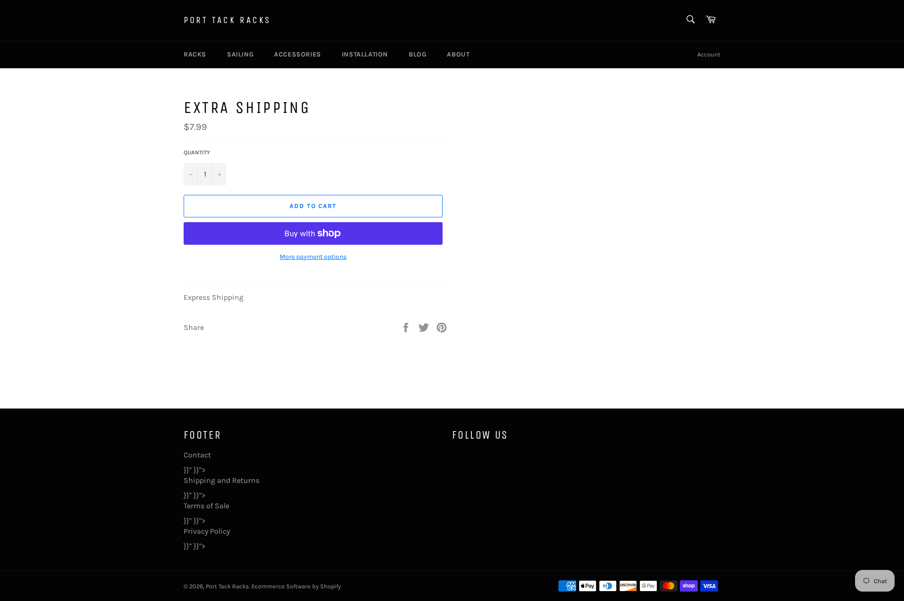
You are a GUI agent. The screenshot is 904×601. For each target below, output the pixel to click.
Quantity (197, 152)
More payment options (313, 257)
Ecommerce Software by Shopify (296, 586)
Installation (365, 54)
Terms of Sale (206, 505)
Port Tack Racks (227, 20)
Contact (197, 454)
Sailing (240, 54)
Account (708, 54)
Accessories (297, 54)
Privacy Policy (207, 531)
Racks (195, 54)
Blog (417, 54)
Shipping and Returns (221, 480)
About (458, 54)
